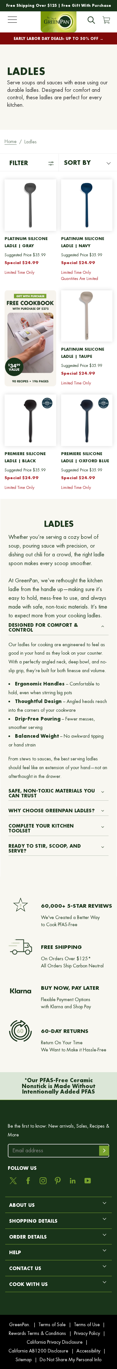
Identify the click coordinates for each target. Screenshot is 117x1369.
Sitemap (24, 1360)
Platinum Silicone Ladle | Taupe (82, 353)
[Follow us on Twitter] (13, 1180)
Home (11, 141)
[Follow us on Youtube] (87, 1180)
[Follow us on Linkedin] (72, 1180)
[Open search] (91, 20)
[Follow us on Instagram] (43, 1180)
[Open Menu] (12, 21)
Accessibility (88, 1351)
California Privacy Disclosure (55, 1342)
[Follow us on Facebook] (28, 1180)
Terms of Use (87, 1324)
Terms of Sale (52, 1324)
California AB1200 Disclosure (38, 1351)
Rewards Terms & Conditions (37, 1333)
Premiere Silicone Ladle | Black (25, 457)
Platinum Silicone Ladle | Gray (26, 242)
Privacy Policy (87, 1333)
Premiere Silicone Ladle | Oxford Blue (85, 457)
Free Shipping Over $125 (31, 5)
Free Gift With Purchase (86, 5)
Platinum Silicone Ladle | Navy (82, 242)
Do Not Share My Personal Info (70, 1360)
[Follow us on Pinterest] (57, 1180)
